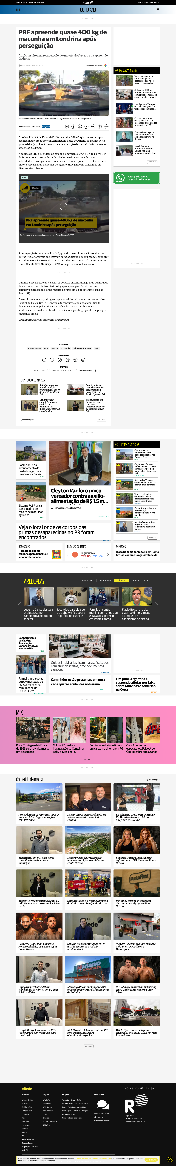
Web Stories (47, 1107)
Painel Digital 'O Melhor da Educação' (75, 1111)
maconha (54, 348)
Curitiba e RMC (27, 1107)
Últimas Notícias (27, 1100)
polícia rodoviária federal (82, 348)
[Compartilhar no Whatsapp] (99, 126)
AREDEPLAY (34, 580)
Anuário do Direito (68, 1114)
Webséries (25, 1150)
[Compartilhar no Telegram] (93, 126)
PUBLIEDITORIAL (140, 581)
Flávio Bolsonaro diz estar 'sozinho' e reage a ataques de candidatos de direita (136, 614)
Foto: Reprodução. (85, 119)
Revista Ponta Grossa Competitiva (74, 1107)
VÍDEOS (121, 581)
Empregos (46, 1118)
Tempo (45, 1114)
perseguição (65, 348)
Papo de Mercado (28, 1139)
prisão (97, 348)
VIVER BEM (105, 581)
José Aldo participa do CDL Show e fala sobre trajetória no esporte (71, 612)
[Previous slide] (67, 554)
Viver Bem (25, 1121)
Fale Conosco (98, 1117)
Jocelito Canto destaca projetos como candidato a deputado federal (38, 614)
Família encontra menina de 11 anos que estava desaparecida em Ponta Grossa (103, 614)
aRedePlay (47, 1100)
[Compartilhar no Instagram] (80, 126)
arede (46, 348)
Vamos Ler (25, 1132)
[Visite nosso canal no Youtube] (137, 1089)
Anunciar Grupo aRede (101, 1114)
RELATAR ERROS (39, 371)
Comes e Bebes (27, 1143)
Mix (23, 1118)
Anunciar (145, 2)
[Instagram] (132, 1089)
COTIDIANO (88, 9)
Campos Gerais (27, 1111)
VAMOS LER (87, 581)
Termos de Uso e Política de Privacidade (92, 1159)
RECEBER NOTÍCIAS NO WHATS (62, 371)
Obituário (46, 1125)
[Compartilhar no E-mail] (106, 126)
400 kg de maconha (34, 348)
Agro (23, 1136)
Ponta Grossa (26, 1103)
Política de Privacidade (102, 1121)
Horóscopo (25, 1125)
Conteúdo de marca (50, 1121)
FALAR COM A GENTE (86, 371)
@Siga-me (46, 127)
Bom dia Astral (48, 1111)
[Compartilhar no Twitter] (86, 126)
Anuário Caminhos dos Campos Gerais (75, 1103)
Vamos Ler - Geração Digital (71, 1100)
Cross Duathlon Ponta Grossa (72, 1118)
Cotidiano (25, 1114)
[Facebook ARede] (127, 1089)
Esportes (25, 1129)
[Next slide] (108, 554)
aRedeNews (47, 1103)
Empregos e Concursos (30, 1147)
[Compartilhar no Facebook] (73, 126)
